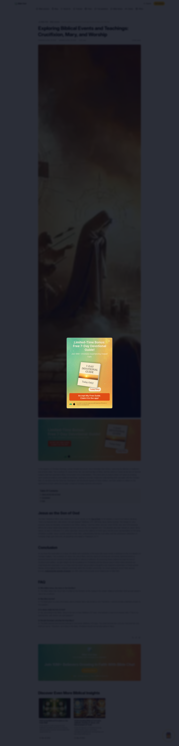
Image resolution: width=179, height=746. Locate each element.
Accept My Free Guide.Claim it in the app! (89, 396)
